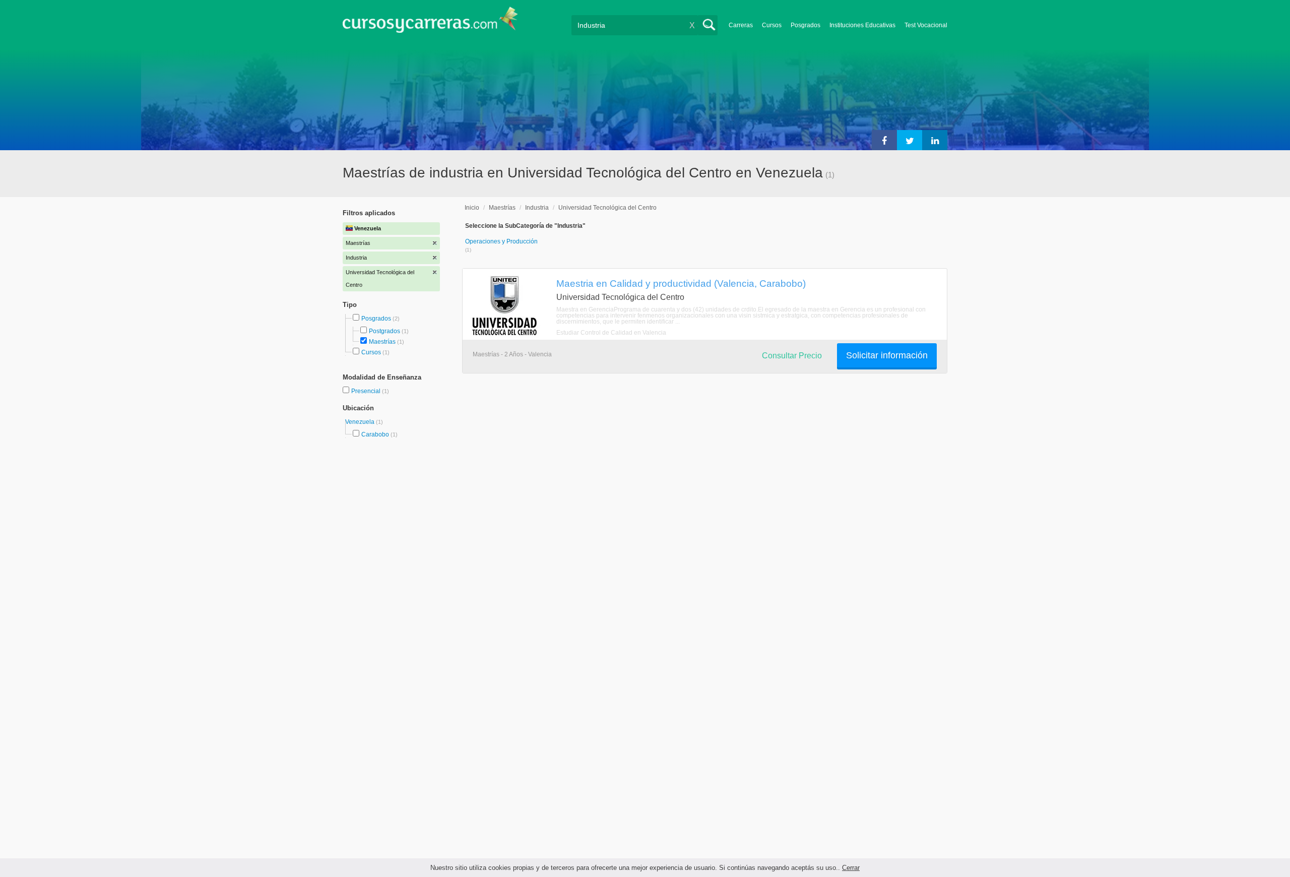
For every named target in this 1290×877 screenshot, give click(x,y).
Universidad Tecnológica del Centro (607, 207)
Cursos (772, 25)
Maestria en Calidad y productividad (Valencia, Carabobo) (681, 283)
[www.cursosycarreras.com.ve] (430, 23)
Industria (537, 207)
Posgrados (805, 25)
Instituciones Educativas (862, 25)
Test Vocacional (926, 25)
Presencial (366, 391)
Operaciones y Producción (501, 241)
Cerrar (851, 867)
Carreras (741, 25)
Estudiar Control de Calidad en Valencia (611, 332)
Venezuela (360, 421)
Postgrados (384, 331)
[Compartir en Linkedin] (934, 140)
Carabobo (375, 434)
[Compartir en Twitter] (909, 140)
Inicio (472, 207)
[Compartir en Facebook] (884, 140)
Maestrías (382, 341)
